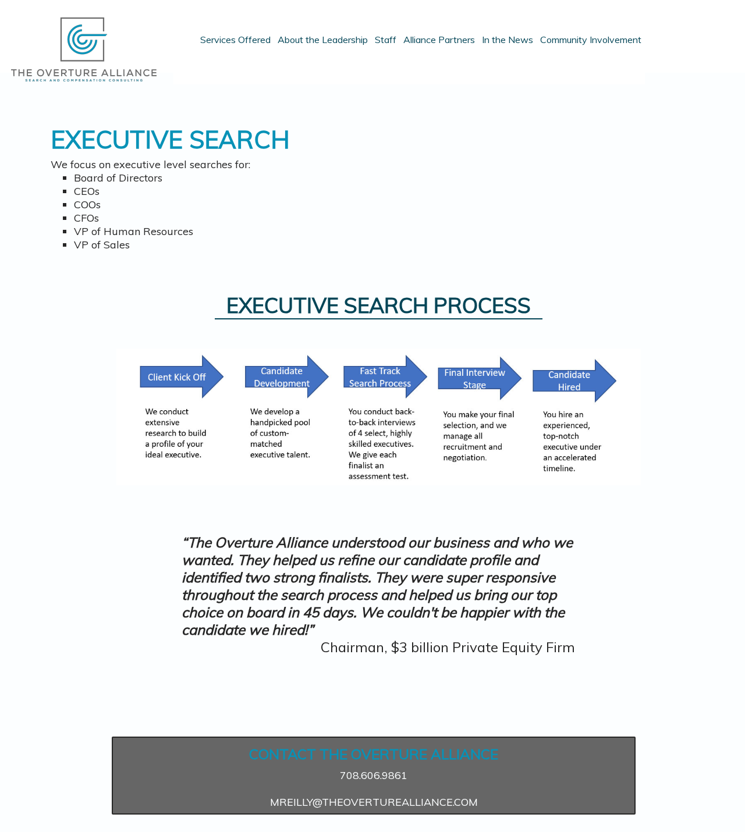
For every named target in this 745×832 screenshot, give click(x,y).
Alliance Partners (439, 40)
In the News (507, 40)
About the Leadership (323, 40)
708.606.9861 (373, 775)
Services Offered (235, 40)
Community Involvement (590, 40)
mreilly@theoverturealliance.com (374, 802)
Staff (385, 40)
